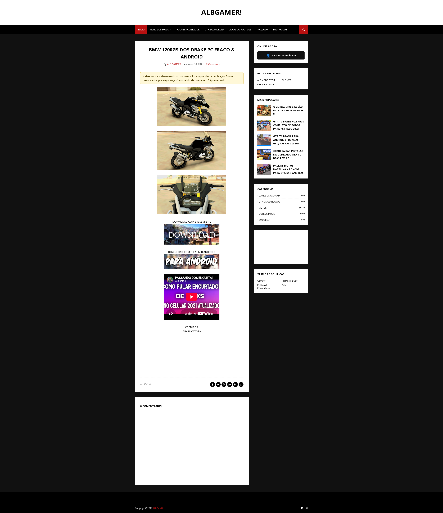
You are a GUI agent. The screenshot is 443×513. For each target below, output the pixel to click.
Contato (261, 280)
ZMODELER (282, 219)
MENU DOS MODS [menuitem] (159, 29)
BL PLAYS (286, 80)
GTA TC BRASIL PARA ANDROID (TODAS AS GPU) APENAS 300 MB (286, 140)
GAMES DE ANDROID (282, 195)
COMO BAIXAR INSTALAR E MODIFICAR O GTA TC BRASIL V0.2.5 (288, 154)
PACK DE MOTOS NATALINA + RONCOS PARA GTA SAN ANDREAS (288, 169)
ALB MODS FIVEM (266, 80)
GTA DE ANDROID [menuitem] (214, 29)
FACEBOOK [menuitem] (262, 29)
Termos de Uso (290, 280)
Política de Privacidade (263, 286)
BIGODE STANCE (265, 84)
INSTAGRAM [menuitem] (280, 29)
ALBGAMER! (221, 12)
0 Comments (213, 64)
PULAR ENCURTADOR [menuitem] (188, 29)
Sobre (285, 285)
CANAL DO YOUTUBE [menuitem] (240, 29)
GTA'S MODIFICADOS (282, 201)
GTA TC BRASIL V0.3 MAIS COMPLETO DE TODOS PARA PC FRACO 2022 (288, 125)
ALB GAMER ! (174, 64)
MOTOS (148, 383)
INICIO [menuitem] (141, 29)
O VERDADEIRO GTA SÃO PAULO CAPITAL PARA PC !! (288, 110)
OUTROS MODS (282, 213)
